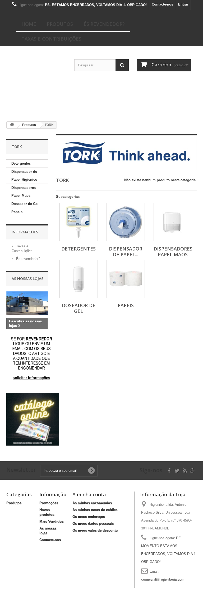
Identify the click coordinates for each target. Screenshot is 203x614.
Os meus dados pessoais (93, 523)
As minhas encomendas (92, 503)
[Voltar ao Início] (12, 125)
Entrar (183, 4)
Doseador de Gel (25, 204)
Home (28, 24)
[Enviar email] (31, 358)
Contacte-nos (162, 4)
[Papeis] (126, 279)
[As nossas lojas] (27, 303)
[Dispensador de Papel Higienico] (126, 222)
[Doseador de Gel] (78, 279)
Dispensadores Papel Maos (23, 192)
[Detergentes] (78, 222)
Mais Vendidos (51, 521)
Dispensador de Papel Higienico (24, 175)
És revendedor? (104, 24)
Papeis (16, 212)
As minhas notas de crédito (94, 510)
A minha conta (89, 494)
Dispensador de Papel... (125, 251)
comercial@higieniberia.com (162, 579)
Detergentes (21, 163)
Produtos (60, 24)
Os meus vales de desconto (95, 530)
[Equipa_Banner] (101, 87)
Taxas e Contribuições (51, 39)
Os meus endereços (88, 517)
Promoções (48, 503)
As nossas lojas (27, 278)
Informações (25, 231)
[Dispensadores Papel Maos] (173, 222)
